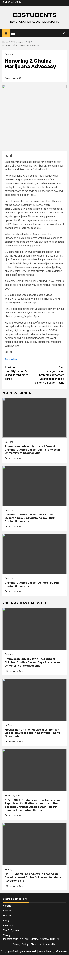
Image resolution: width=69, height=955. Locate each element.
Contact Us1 (50, 944)
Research (8, 925)
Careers (9, 54)
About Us (36, 944)
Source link (11, 359)
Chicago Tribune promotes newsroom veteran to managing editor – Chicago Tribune (49, 375)
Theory (8, 869)
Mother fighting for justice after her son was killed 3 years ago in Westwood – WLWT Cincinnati (32, 733)
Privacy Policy (20, 944)
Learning (7, 915)
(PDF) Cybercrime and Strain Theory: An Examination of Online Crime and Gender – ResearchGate (33, 877)
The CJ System (12, 795)
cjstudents (34, 15)
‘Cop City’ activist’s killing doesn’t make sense (16, 373)
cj (22, 78)
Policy (6, 920)
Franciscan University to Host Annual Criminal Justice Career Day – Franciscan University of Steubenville (32, 450)
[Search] (64, 33)
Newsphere (44, 951)
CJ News (9, 725)
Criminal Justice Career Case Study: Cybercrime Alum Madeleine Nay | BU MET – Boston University (33, 518)
